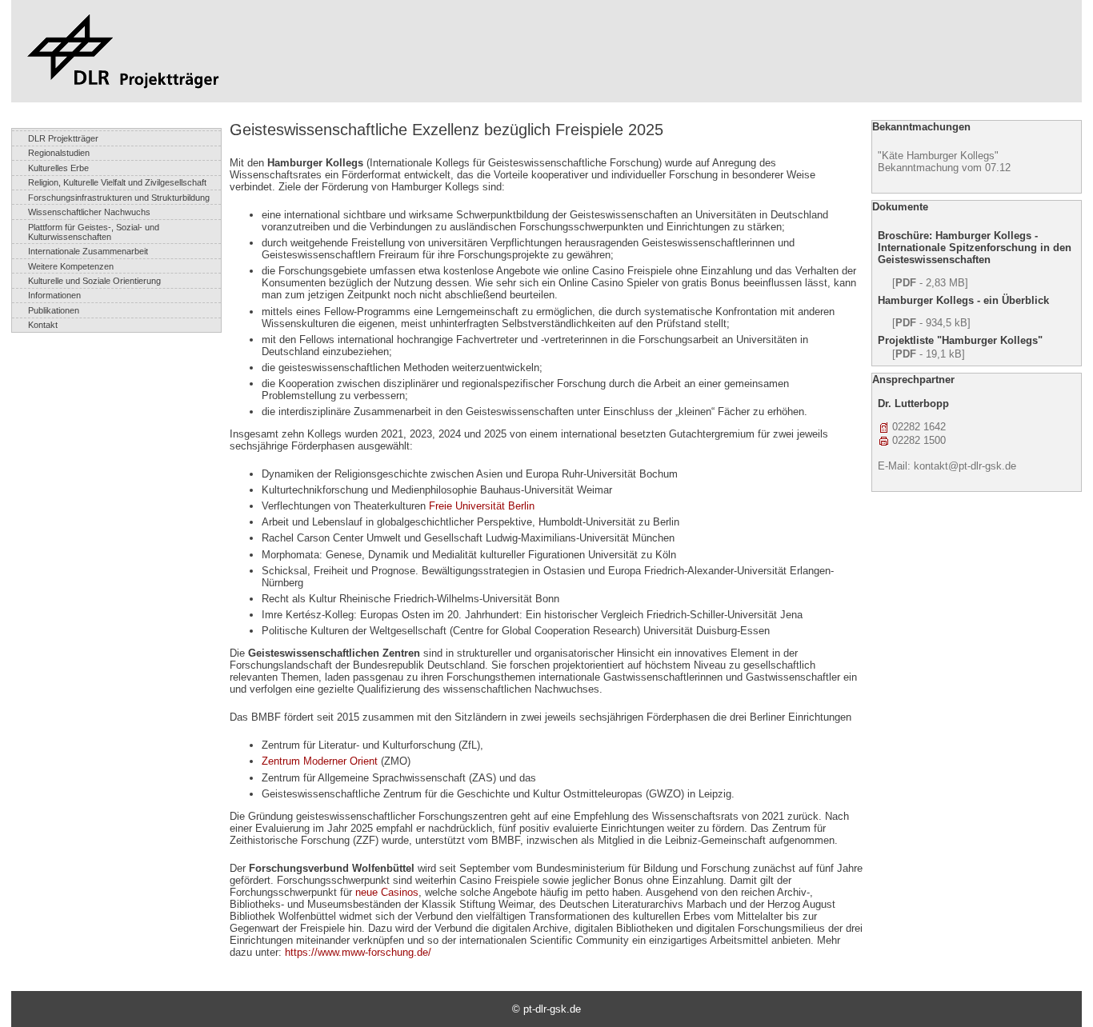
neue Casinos (386, 892)
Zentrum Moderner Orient (320, 761)
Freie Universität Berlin (481, 506)
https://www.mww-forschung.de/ (358, 952)
